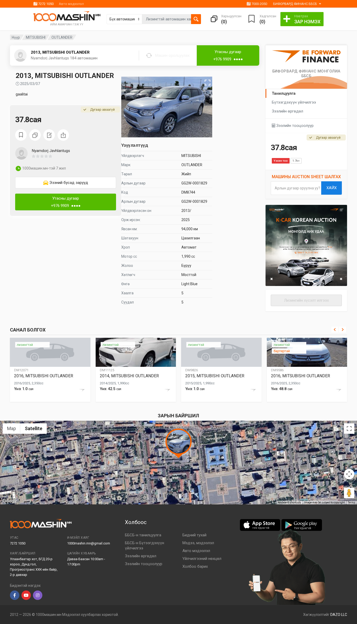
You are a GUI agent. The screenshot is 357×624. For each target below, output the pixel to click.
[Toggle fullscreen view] (349, 428)
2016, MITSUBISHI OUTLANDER (43, 375)
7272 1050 (45, 3)
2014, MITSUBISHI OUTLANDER (129, 375)
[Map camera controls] (349, 474)
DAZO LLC (338, 614)
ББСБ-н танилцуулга (143, 535)
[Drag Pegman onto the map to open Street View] (349, 493)
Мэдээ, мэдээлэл (198, 543)
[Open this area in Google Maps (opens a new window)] (10, 501)
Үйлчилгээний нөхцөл (201, 558)
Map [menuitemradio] (11, 428)
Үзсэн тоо (281, 160)
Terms (351, 502)
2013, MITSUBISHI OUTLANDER (60, 52)
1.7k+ (296, 160)
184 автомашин (83, 58)
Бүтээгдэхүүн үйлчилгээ (294, 102)
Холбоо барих (195, 566)
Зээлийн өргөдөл (287, 111)
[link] (65, 182)
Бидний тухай (194, 535)
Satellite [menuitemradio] (33, 428)
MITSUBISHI (35, 37)
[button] (50, 58)
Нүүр (16, 37)
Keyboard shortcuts (289, 502)
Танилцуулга (284, 93)
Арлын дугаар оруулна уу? (297, 188)
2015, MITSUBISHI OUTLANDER (214, 375)
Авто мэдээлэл (71, 3)
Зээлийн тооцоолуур (294, 125)
